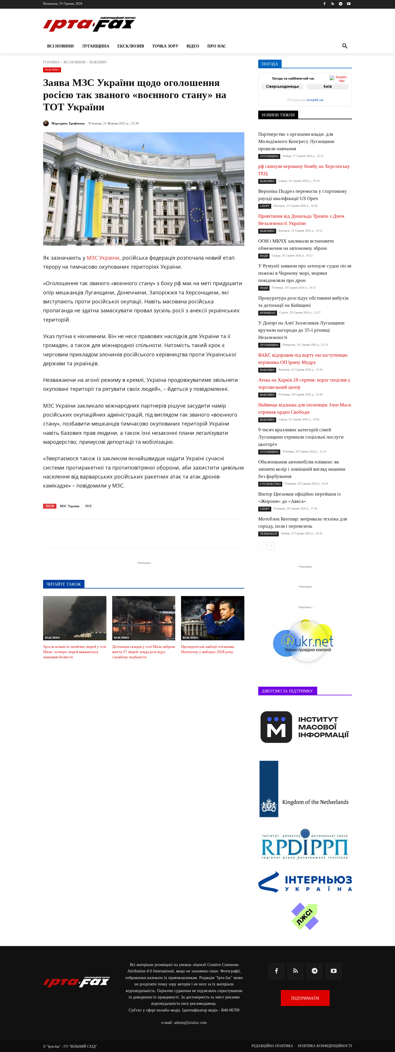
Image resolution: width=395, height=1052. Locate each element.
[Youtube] (348, 4)
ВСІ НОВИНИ (75, 62)
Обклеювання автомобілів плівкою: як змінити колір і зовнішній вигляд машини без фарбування (301, 469)
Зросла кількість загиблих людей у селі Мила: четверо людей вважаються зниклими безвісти (74, 651)
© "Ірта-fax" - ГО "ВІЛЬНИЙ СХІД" (70, 1046)
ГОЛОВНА (51, 62)
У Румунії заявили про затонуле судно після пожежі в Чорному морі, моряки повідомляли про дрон (304, 273)
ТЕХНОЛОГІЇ (268, 533)
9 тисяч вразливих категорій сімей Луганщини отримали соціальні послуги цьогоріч (301, 437)
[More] (183, 533)
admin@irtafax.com (190, 1022)
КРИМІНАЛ (267, 312)
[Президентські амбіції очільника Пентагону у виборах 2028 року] (212, 618)
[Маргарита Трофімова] (47, 123)
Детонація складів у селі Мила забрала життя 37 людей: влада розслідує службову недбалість (143, 651)
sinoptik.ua (314, 100)
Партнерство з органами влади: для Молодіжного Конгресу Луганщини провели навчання (296, 141)
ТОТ (88, 506)
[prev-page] (261, 546)
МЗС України (103, 257)
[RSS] (332, 4)
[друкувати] (170, 533)
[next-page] (271, 546)
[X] (116, 533)
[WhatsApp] (143, 533)
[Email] (156, 533)
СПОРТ (265, 206)
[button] (345, 46)
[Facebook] (324, 4)
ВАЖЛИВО (98, 62)
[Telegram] (340, 4)
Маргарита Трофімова (68, 123)
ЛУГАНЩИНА (269, 156)
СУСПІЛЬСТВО (270, 483)
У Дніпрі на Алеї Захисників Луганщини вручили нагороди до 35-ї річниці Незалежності (301, 330)
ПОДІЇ (264, 255)
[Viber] (130, 533)
